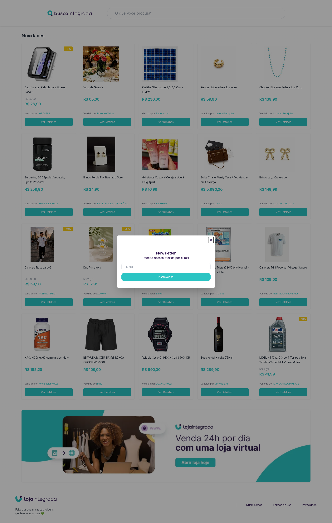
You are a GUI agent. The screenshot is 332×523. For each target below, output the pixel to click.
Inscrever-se (166, 276)
